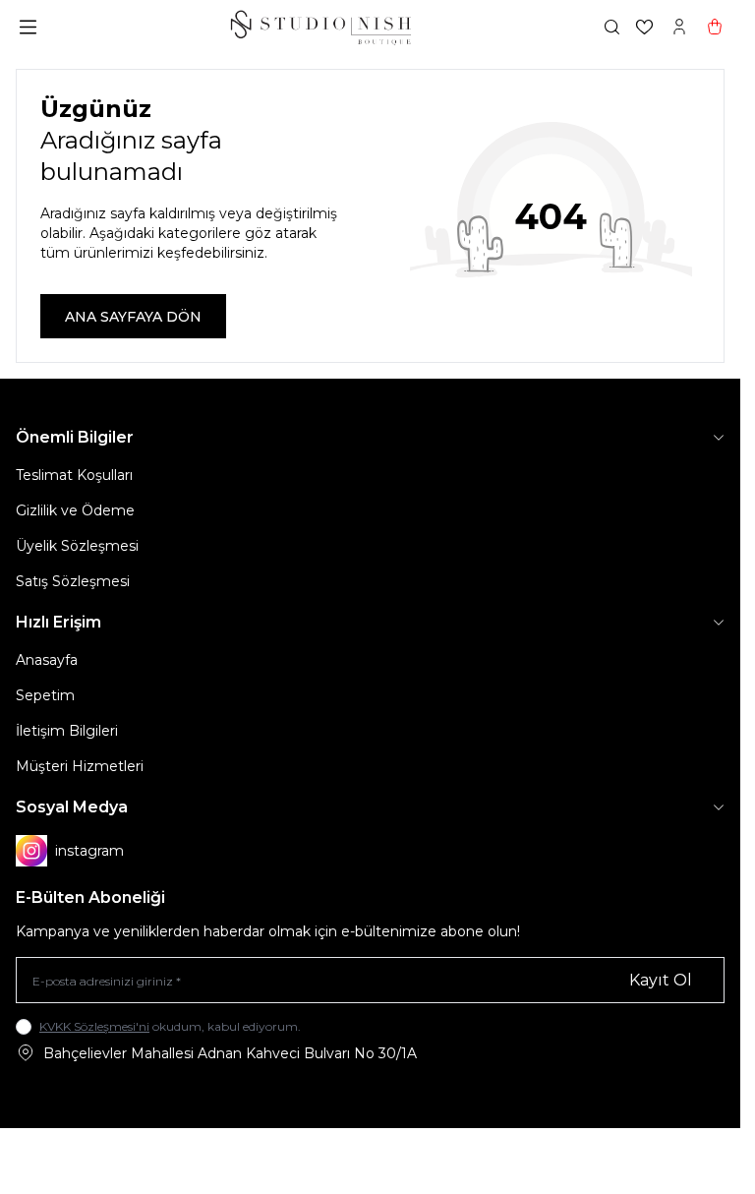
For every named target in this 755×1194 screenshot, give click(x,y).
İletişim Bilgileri (67, 731)
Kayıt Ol (660, 980)
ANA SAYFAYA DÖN (133, 317)
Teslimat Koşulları (74, 475)
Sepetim (45, 695)
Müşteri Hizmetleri (80, 766)
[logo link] (320, 26)
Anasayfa (47, 660)
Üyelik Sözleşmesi (77, 546)
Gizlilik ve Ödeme (75, 510)
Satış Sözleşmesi (73, 581)
